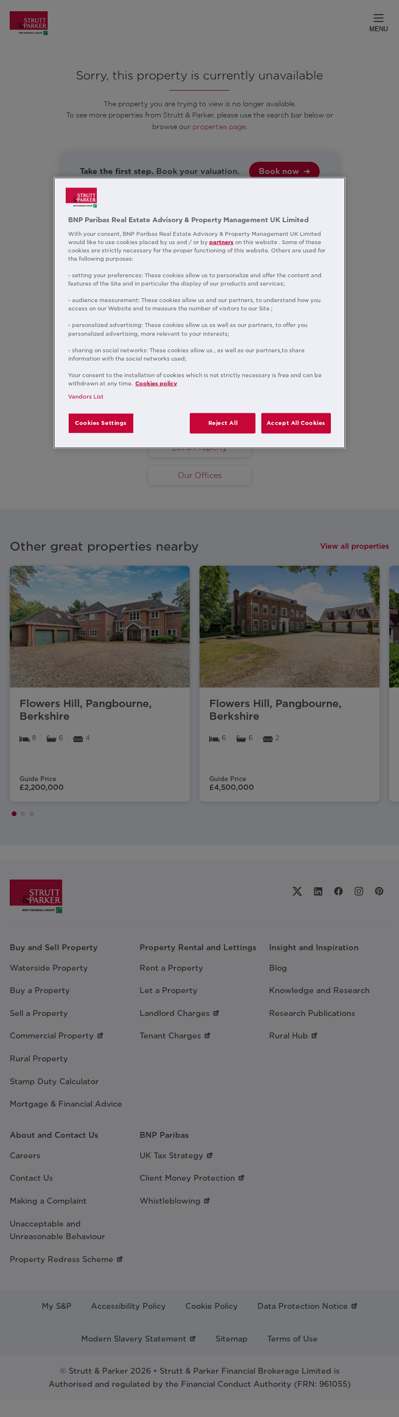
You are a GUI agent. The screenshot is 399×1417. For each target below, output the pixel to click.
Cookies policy (156, 383)
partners (221, 241)
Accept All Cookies (296, 423)
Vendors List (86, 396)
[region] (199, 313)
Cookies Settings (101, 423)
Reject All (223, 423)
